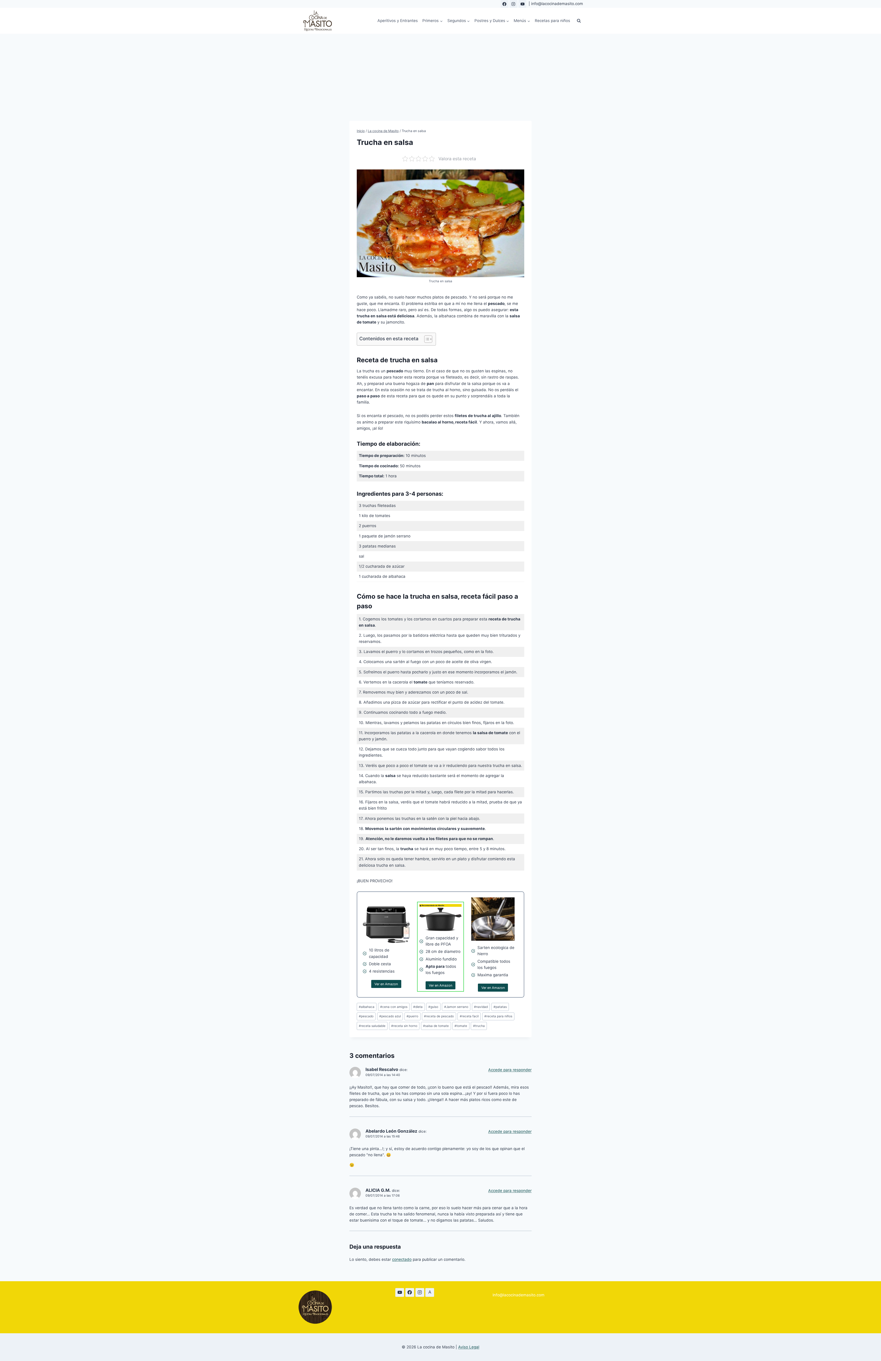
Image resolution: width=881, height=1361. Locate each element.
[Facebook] (504, 4)
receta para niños (498, 1016)
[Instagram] (513, 4)
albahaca (366, 1007)
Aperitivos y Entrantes (397, 20)
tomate (460, 1026)
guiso (433, 1007)
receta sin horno (404, 1026)
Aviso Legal (468, 1347)
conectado (402, 1259)
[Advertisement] (440, 68)
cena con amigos (393, 1007)
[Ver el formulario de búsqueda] (579, 21)
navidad (481, 1007)
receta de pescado (439, 1016)
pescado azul (390, 1016)
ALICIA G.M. (378, 1190)
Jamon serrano (456, 1007)
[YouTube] (522, 4)
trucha (479, 1026)
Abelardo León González (391, 1131)
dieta (418, 1007)
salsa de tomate (436, 1026)
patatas (500, 1007)
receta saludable (372, 1026)
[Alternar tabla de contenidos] (426, 339)
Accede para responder (510, 1070)
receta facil (469, 1016)
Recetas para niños (552, 20)
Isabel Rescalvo (381, 1069)
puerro (412, 1016)
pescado (366, 1016)
